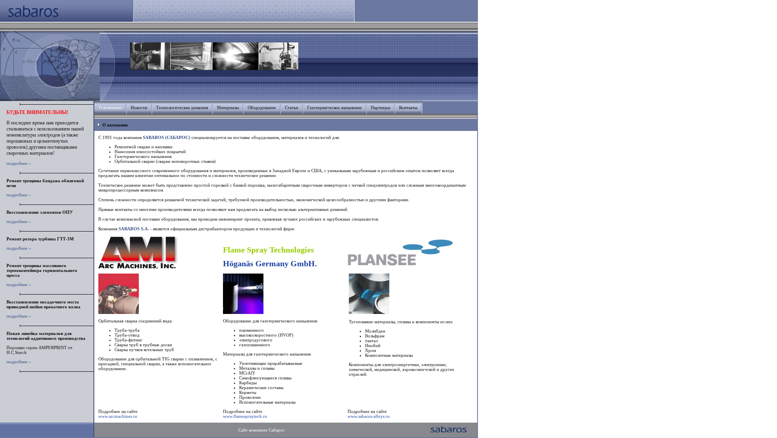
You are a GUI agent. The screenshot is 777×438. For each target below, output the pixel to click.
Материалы (228, 107)
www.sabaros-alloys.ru (369, 416)
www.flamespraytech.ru (245, 416)
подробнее (17, 163)
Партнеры (380, 107)
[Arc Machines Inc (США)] (138, 267)
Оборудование (262, 107)
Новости (139, 107)
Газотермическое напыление (334, 107)
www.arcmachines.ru (117, 416)
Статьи (291, 107)
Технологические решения (182, 107)
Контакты (408, 107)
